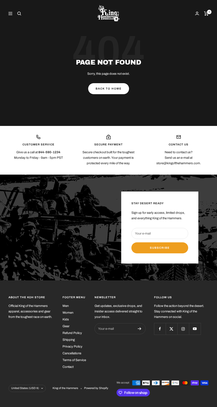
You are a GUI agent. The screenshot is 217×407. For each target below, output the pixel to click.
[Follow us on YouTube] (195, 329)
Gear (66, 326)
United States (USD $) (25, 388)
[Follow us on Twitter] (171, 329)
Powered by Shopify (96, 388)
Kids (66, 319)
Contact (68, 366)
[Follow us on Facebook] (160, 329)
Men (66, 306)
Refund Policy (72, 333)
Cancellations (72, 353)
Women (68, 312)
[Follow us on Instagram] (183, 329)
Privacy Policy (72, 346)
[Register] (139, 328)
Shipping (69, 339)
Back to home (109, 88)
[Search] (19, 13)
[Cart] (206, 13)
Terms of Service (74, 360)
